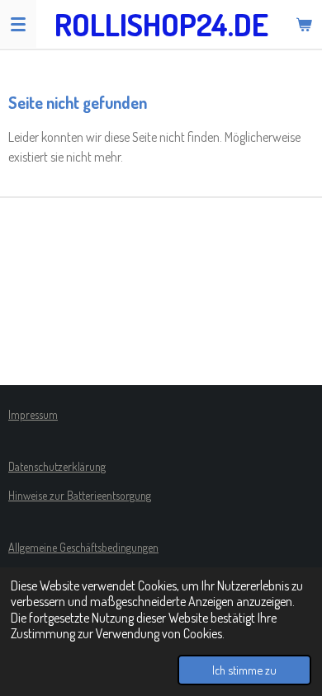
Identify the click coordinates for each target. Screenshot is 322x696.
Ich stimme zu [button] (244, 669)
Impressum (33, 414)
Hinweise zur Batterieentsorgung (79, 495)
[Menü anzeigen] (18, 24)
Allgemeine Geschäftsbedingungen (83, 547)
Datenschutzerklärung (57, 466)
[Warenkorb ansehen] (304, 24)
